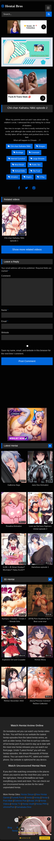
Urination (14, 177)
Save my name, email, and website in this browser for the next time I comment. (26, 352)
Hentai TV (16, 804)
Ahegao (42, 146)
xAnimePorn (9, 807)
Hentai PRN (41, 804)
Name (4, 310)
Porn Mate (8, 801)
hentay (37, 797)
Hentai (29, 797)
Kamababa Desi (23, 807)
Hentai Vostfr (28, 804)
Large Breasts (38, 159)
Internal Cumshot (18, 159)
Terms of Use (18, 831)
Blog (10, 827)
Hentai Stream (27, 794)
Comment (5, 276)
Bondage (19, 152)
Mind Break (19, 165)
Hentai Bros (13, 6)
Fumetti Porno (18, 797)
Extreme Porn (20, 801)
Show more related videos (27, 249)
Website (5, 332)
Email (4, 321)
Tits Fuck (36, 171)
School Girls (20, 171)
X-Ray (42, 177)
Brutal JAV (33, 801)
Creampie (35, 152)
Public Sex (36, 165)
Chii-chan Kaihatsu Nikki (20, 146)
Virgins (29, 177)
